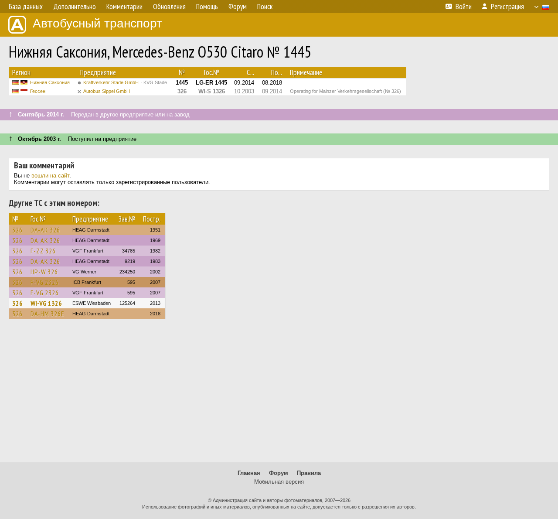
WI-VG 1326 (46, 303)
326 (17, 229)
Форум (278, 473)
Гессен (37, 91)
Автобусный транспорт (97, 23)
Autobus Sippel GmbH (106, 91)
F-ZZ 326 (43, 250)
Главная (249, 473)
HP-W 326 (44, 271)
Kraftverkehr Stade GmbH (125, 82)
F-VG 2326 (45, 282)
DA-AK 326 (45, 229)
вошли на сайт (50, 175)
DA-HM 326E (48, 313)
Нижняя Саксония (50, 82)
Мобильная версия (279, 481)
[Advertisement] (279, 395)
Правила (309, 473)
